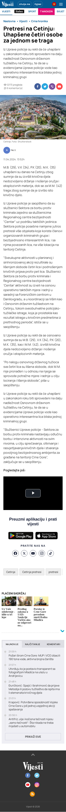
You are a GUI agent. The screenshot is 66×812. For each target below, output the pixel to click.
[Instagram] (42, 553)
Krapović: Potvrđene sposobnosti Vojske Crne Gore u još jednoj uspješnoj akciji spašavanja (33, 705)
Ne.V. (13, 150)
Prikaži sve (33, 737)
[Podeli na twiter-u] (45, 86)
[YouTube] (33, 553)
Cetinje (10, 572)
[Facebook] (15, 553)
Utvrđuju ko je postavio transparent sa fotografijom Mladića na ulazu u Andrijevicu (32, 672)
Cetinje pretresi (31, 572)
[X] (24, 553)
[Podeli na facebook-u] (37, 86)
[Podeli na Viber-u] (52, 86)
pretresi (53, 572)
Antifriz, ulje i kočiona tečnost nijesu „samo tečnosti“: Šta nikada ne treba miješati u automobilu (31, 722)
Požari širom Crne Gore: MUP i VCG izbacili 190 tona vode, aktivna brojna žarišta (34, 657)
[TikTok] (50, 553)
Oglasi (38, 4)
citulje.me (24, 4)
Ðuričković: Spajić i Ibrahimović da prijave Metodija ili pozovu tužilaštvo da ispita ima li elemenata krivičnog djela (34, 689)
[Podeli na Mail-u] (59, 86)
